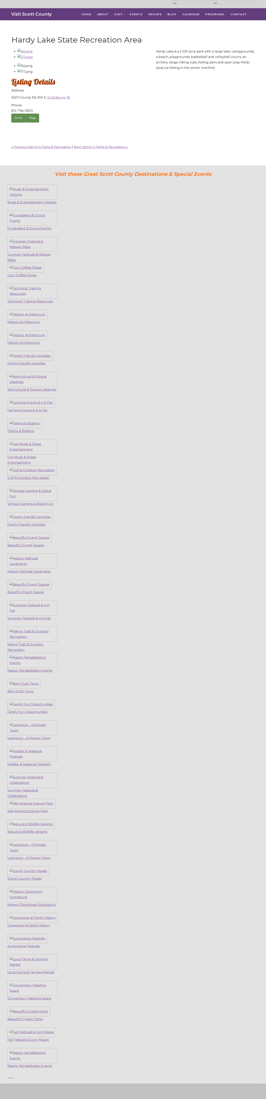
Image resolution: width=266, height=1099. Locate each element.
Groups (155, 14)
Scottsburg (56, 97)
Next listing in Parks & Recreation (101, 147)
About (102, 14)
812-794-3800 (22, 111)
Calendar (191, 14)
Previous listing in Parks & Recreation (41, 147)
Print (18, 118)
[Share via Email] (12, 125)
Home (86, 14)
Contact (239, 14)
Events (135, 14)
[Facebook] (256, 14)
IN (68, 97)
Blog (171, 14)
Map (32, 118)
